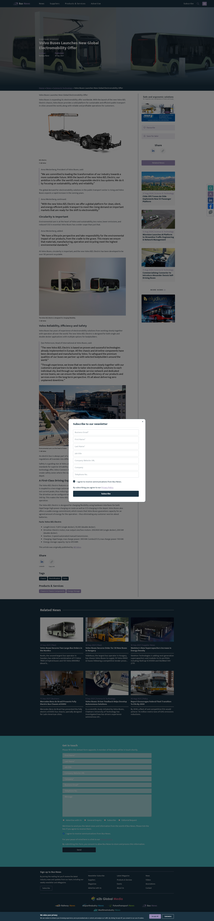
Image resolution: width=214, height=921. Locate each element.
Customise (168, 916)
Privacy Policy (107, 487)
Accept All (155, 916)
